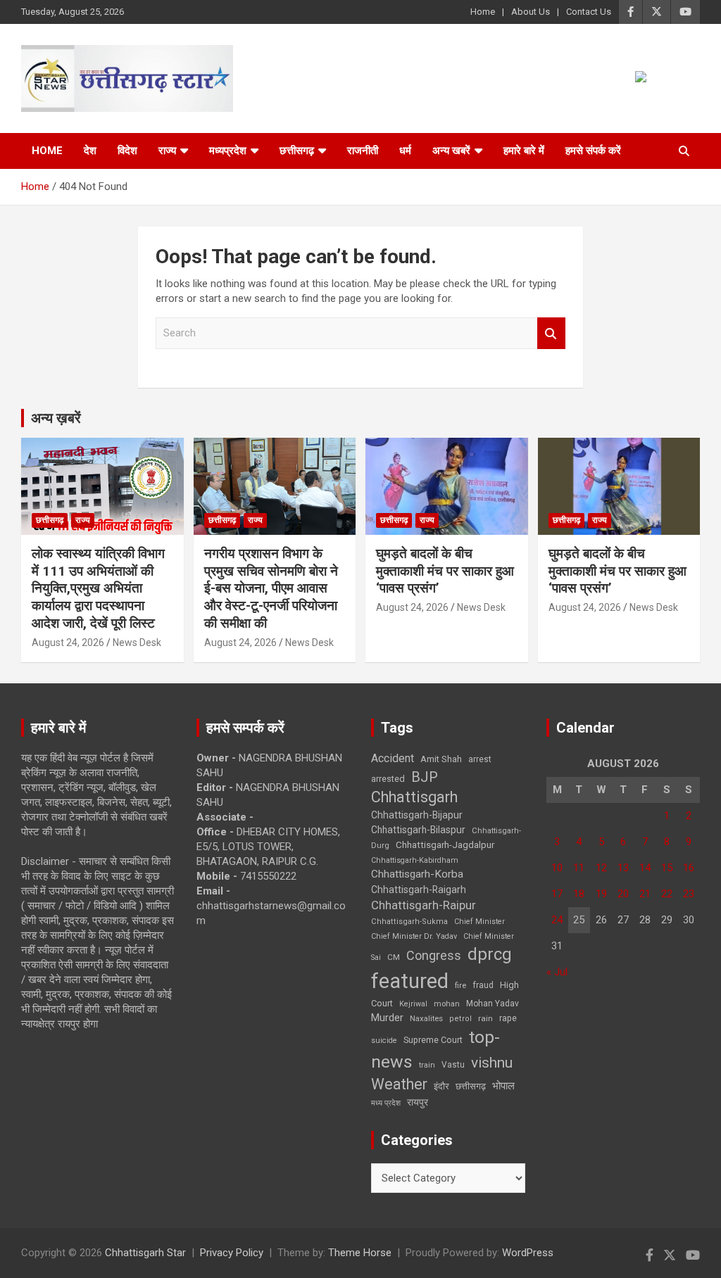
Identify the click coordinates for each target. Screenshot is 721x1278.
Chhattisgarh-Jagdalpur (445, 844)
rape (508, 1018)
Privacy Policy (231, 1252)
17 (557, 893)
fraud (483, 985)
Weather (399, 1084)
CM (393, 957)
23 (688, 893)
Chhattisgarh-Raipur (423, 905)
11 (578, 867)
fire (460, 985)
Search (551, 333)
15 (666, 867)
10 (557, 867)
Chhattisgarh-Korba (417, 874)
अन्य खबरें (451, 150)
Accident (392, 758)
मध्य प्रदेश (386, 1103)
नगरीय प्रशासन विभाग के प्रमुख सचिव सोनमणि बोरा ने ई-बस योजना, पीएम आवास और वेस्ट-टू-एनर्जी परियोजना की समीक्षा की (271, 588)
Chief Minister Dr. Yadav (414, 936)
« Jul (557, 972)
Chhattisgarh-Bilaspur (418, 829)
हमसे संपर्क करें (593, 150)
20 (623, 893)
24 (557, 919)
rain (485, 1018)
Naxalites (426, 1018)
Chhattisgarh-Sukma (409, 921)
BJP (424, 776)
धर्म (405, 150)
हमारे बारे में (523, 150)
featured (410, 981)
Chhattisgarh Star (145, 1252)
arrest (479, 759)
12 (601, 867)
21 (645, 893)
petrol (460, 1018)
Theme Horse (359, 1252)
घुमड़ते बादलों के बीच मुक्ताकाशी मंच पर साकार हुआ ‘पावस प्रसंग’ (445, 570)
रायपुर (417, 1102)
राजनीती (362, 150)
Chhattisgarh (414, 797)
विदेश (127, 150)
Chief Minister (479, 921)
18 (578, 893)
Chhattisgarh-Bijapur (417, 815)
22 (666, 893)
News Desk (137, 642)
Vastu (453, 1065)
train (427, 1065)
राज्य (167, 150)
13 (623, 867)
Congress (433, 955)
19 (601, 893)
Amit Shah (441, 759)
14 (645, 867)
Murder (387, 1017)
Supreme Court (433, 1040)
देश (90, 150)
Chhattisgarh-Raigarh (418, 889)
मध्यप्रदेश (227, 150)
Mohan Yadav (492, 1003)
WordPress (527, 1252)
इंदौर (441, 1086)
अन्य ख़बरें (56, 418)
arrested (388, 778)
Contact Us (588, 11)
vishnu (492, 1062)
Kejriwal (413, 1003)
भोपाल (503, 1086)
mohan (447, 1003)
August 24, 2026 (68, 642)
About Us (530, 11)
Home (482, 11)
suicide (384, 1040)
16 (688, 867)
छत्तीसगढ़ (297, 150)
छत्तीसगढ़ (471, 1086)
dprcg (490, 954)
